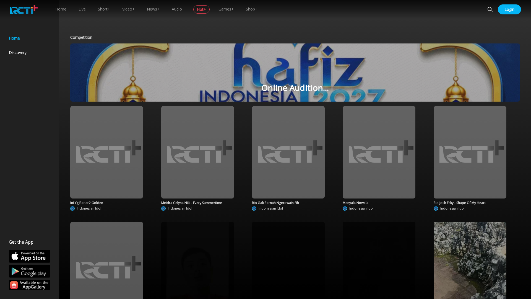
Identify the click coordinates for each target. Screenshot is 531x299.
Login (509, 9)
